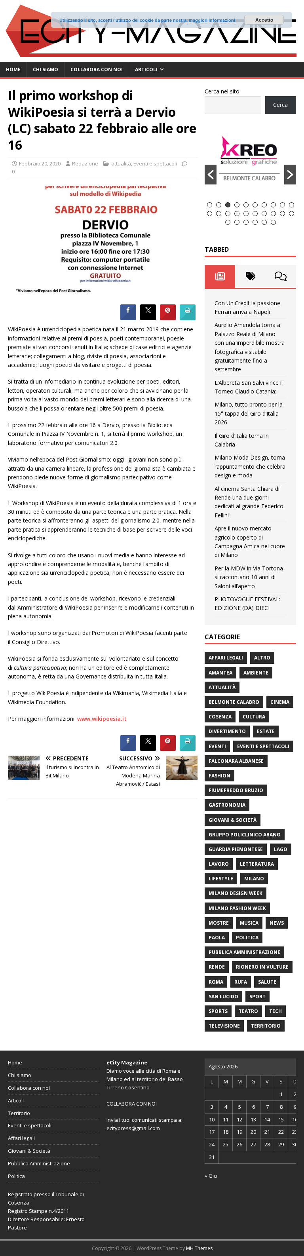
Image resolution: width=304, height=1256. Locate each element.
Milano (254, 878)
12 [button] (218, 213)
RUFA (240, 982)
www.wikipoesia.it (102, 718)
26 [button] (273, 222)
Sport (257, 996)
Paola (217, 937)
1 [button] (209, 204)
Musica (249, 923)
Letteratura (257, 864)
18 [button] (273, 213)
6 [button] (255, 204)
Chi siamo (45, 69)
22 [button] (236, 222)
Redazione (85, 163)
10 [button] (291, 204)
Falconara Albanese (236, 761)
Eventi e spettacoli (155, 163)
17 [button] (264, 213)
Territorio (266, 1025)
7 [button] (264, 204)
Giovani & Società (232, 820)
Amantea (220, 672)
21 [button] (227, 222)
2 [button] (218, 204)
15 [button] (246, 213)
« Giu (211, 1175)
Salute (267, 982)
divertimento (227, 731)
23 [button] (246, 222)
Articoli (146, 69)
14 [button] (236, 213)
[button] (211, 174)
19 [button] (282, 213)
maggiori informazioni (212, 20)
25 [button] (264, 222)
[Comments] (281, 276)
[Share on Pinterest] (168, 318)
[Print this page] (188, 318)
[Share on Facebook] (128, 318)
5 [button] (246, 204)
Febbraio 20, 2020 (40, 163)
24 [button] (255, 222)
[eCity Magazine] (152, 57)
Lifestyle (221, 878)
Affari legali (226, 657)
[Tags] (250, 276)
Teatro (248, 1011)
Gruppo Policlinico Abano (245, 834)
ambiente (255, 672)
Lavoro (219, 864)
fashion (219, 775)
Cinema (279, 702)
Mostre (219, 923)
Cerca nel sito (222, 91)
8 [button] (273, 204)
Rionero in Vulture (262, 966)
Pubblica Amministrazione (244, 952)
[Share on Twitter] (148, 318)
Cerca (280, 104)
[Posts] (220, 276)
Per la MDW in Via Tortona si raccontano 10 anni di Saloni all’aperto (249, 577)
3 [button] (227, 204)
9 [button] (282, 204)
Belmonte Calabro (234, 702)
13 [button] (227, 213)
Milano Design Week (235, 893)
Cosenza (220, 716)
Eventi (217, 746)
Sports (218, 1011)
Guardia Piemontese (236, 849)
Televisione (224, 1025)
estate (266, 731)
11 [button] (209, 213)
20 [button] (291, 213)
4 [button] (236, 204)
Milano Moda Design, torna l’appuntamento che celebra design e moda (250, 466)
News (277, 923)
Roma (216, 982)
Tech (275, 1011)
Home (13, 69)
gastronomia (227, 805)
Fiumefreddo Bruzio (236, 790)
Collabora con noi (96, 69)
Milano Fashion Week (237, 908)
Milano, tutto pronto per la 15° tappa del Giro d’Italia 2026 (249, 413)
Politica (247, 937)
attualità (121, 163)
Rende (217, 966)
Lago (280, 849)
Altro (262, 657)
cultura (254, 716)
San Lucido (223, 996)
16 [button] (255, 213)
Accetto (264, 19)
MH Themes (199, 1248)
